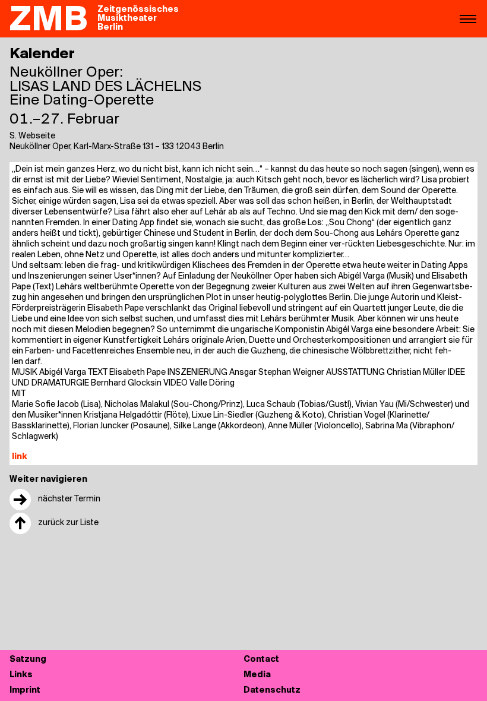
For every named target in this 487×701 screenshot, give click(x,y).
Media (257, 675)
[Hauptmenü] (468, 18)
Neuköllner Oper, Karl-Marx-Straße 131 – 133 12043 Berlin (117, 147)
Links (21, 675)
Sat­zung (28, 659)
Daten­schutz (272, 690)
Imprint (25, 690)
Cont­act (261, 659)
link (19, 457)
